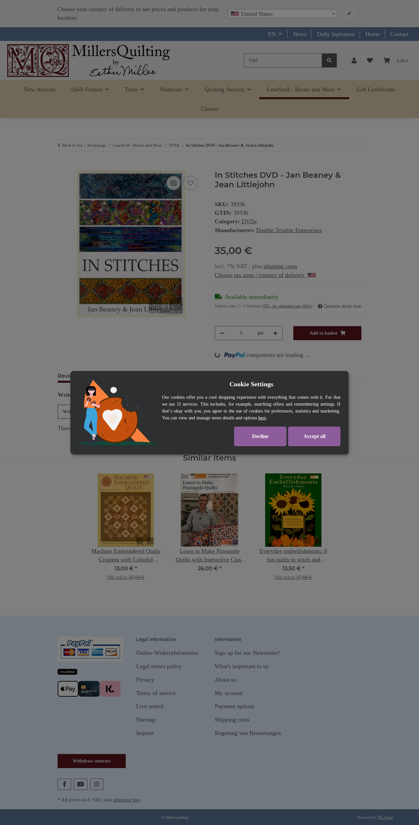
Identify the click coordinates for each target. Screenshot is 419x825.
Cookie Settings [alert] (251, 384)
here (262, 417)
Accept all (314, 436)
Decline (260, 436)
